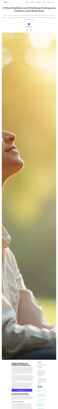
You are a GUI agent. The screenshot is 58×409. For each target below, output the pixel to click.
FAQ (53, 2)
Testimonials (38, 2)
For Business (32, 2)
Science (43, 2)
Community (49, 2)
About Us (27, 2)
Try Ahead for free (21, 390)
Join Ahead (39, 378)
